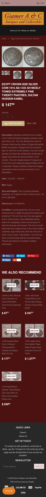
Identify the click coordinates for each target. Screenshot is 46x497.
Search (23, 432)
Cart (42, 3)
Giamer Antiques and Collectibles (25, 478)
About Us (23, 436)
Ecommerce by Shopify (25, 482)
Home (4, 38)
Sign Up (39, 466)
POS (12, 482)
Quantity (5, 112)
